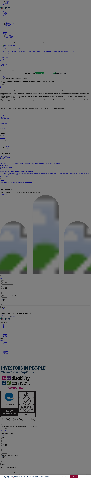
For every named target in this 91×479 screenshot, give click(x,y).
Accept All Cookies (74, 476)
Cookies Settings (65, 476)
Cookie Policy (13, 477)
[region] (45, 477)
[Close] (89, 476)
